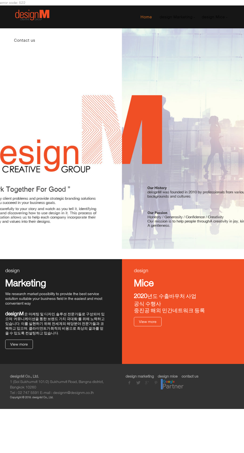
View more (19, 344)
